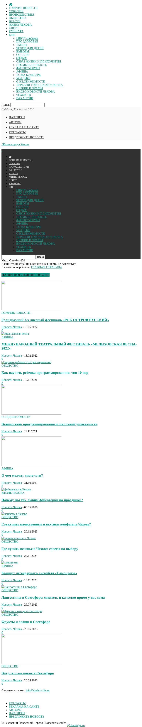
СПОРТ (14, 27)
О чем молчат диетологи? (22, 475)
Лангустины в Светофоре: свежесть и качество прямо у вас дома (53, 597)
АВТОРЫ (15, 122)
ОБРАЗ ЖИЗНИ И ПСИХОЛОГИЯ (38, 61)
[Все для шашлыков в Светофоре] (31, 662)
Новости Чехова (11, 327)
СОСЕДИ (22, 54)
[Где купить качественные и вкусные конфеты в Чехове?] (14, 513)
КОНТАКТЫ (17, 132)
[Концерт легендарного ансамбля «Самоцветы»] (9, 562)
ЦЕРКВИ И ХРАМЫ (29, 88)
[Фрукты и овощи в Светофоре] (21, 611)
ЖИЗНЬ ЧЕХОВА (20, 24)
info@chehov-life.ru (38, 690)
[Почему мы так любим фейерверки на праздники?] (16, 489)
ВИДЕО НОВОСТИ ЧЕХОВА (35, 91)
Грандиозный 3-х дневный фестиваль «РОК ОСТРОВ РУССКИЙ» (55, 320)
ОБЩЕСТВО (17, 17)
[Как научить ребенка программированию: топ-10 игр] (26, 362)
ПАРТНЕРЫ (17, 117)
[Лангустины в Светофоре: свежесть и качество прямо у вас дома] (19, 586)
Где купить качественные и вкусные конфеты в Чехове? (46, 524)
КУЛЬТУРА (16, 31)
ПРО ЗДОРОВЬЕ (27, 41)
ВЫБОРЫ (22, 51)
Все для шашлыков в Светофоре (27, 673)
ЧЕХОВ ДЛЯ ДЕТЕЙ (30, 48)
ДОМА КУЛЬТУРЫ (28, 74)
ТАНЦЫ (21, 44)
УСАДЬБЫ (23, 78)
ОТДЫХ (21, 58)
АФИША (22, 71)
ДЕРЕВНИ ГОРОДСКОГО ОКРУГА (39, 84)
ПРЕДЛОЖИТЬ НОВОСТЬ (26, 137)
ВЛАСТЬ (14, 21)
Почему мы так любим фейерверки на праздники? (42, 500)
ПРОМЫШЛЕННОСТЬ (31, 64)
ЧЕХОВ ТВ (23, 94)
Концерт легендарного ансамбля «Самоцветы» (39, 573)
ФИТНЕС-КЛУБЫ (28, 68)
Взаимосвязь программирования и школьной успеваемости (49, 424)
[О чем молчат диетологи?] (31, 465)
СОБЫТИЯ (16, 11)
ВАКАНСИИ (24, 98)
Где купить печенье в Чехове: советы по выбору (39, 549)
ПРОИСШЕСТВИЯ (21, 14)
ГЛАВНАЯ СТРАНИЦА (46, 267)
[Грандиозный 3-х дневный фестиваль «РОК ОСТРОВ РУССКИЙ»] (31, 309)
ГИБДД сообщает (27, 38)
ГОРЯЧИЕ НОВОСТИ (23, 7)
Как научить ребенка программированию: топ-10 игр (44, 373)
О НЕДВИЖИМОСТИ (30, 81)
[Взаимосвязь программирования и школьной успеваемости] (31, 413)
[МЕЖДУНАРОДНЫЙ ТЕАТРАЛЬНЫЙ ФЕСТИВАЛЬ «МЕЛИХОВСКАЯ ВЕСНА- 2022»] (15, 333)
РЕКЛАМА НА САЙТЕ (24, 127)
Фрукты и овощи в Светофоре (25, 622)
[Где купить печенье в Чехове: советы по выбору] (18, 538)
